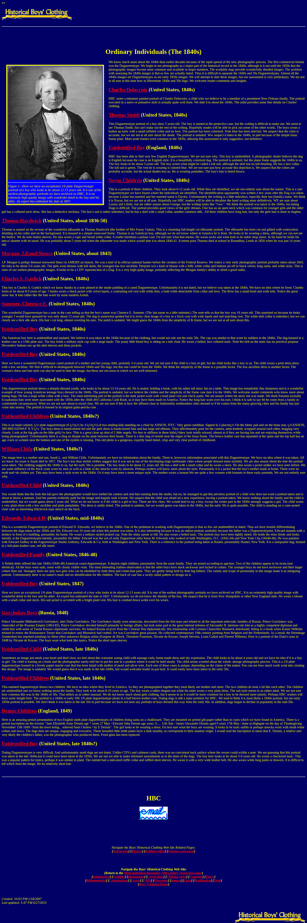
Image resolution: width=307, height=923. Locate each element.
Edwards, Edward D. (24, 518)
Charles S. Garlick (22, 278)
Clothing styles (176, 877)
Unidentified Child (22, 485)
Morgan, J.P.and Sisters (27, 253)
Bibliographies (96, 880)
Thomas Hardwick (22, 220)
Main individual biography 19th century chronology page (163, 873)
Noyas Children (125, 180)
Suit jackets (120, 851)
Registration (202, 880)
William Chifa (17, 449)
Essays (135, 880)
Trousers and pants (181, 851)
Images (176, 880)
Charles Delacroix (128, 89)
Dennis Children (19, 711)
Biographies (136, 877)
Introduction (101, 877)
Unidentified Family (23, 554)
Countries (196, 877)
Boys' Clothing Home (153, 884)
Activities (119, 877)
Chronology (155, 877)
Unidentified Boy (127, 147)
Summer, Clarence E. (24, 303)
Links (187, 880)
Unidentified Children (25, 416)
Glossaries (161, 880)
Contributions (118, 880)
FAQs (147, 880)
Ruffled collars (155, 851)
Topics (210, 877)
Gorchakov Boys (19, 612)
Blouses (136, 851)
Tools (217, 880)
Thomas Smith (124, 115)
